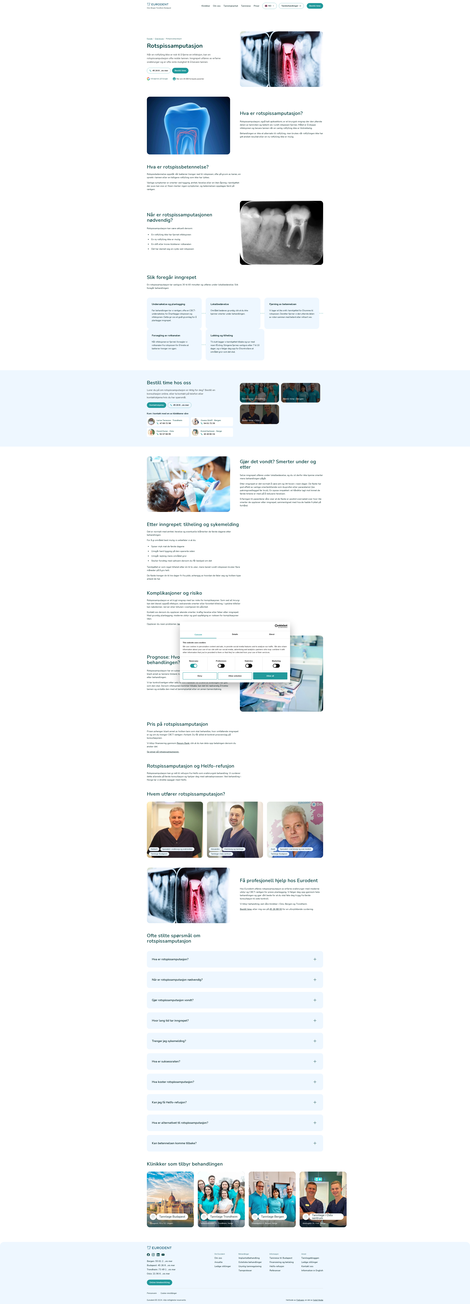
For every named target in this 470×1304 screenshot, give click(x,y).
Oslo (148, 8)
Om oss (218, 1258)
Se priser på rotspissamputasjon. (163, 751)
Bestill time (246, 909)
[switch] (221, 666)
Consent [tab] (198, 634)
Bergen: (159, 1261)
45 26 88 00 (275, 909)
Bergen (153, 8)
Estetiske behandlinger (250, 1262)
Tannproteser (245, 1270)
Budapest (167, 8)
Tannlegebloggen (310, 1258)
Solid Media (318, 1300)
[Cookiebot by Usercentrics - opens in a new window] (276, 626)
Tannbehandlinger (289, 6)
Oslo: (158, 1273)
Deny (200, 676)
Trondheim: (161, 1269)
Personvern (152, 1293)
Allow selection (235, 676)
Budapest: (161, 1265)
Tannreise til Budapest (281, 1258)
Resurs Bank (183, 743)
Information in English (312, 1270)
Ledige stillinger (222, 1266)
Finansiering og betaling (282, 1262)
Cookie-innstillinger (169, 1293)
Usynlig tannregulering (250, 1266)
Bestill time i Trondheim (254, 398)
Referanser (275, 1270)
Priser (256, 5)
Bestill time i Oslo (250, 420)
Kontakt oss (307, 1266)
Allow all (270, 676)
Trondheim (160, 8)
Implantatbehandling (249, 1258)
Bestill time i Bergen (293, 398)
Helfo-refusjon (277, 1266)
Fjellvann (300, 1300)
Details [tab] (235, 634)
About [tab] (271, 634)
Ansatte (218, 1262)
